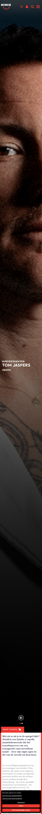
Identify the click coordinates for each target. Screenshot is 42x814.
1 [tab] (20, 723)
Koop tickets (10, 729)
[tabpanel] (21, 366)
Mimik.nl (6, 6)
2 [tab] (22, 723)
